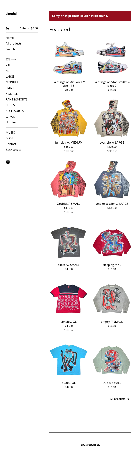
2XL (8, 65)
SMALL (10, 88)
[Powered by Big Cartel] (90, 444)
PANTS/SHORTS (16, 99)
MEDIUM (12, 82)
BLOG (9, 138)
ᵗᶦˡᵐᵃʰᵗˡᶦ (11, 14)
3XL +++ (11, 59)
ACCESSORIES (15, 111)
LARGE (10, 76)
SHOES (10, 105)
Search (10, 49)
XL (7, 71)
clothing (11, 122)
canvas (10, 117)
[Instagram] (8, 162)
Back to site (13, 150)
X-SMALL (12, 94)
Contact (11, 144)
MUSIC (10, 132)
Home (10, 38)
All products (14, 43)
